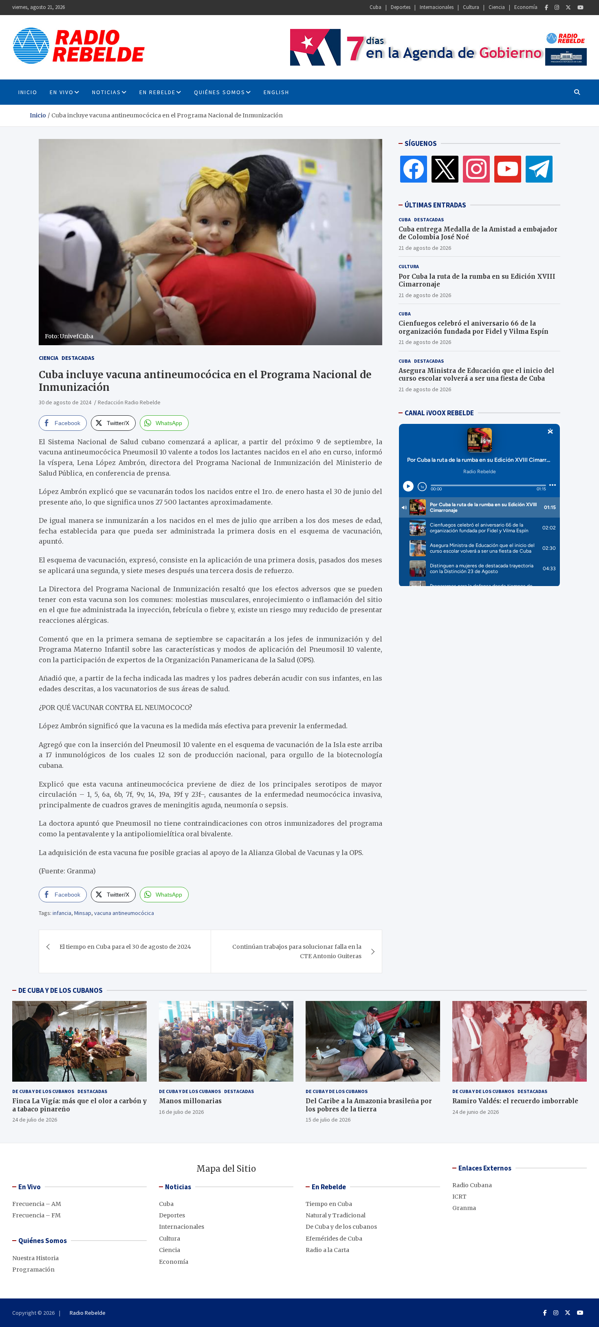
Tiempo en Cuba (329, 1204)
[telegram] (539, 168)
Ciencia (497, 7)
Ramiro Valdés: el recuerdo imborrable (515, 1101)
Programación (33, 1269)
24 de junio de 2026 (475, 1111)
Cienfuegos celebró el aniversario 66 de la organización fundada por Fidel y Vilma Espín (473, 327)
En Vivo (62, 92)
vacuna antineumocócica (124, 913)
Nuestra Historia (35, 1258)
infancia (62, 913)
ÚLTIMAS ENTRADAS (435, 205)
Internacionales (437, 7)
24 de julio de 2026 (34, 1119)
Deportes (400, 7)
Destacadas (78, 358)
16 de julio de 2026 (181, 1111)
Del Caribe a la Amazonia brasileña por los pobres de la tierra (369, 1105)
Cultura (471, 7)
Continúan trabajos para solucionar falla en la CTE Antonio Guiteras (296, 951)
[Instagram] (556, 7)
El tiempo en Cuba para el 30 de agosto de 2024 (125, 946)
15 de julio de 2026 (328, 1119)
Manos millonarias (190, 1101)
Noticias (106, 92)
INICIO (27, 92)
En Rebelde (157, 92)
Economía (525, 7)
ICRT (459, 1196)
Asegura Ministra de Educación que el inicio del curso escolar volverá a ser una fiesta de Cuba (476, 375)
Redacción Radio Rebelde (129, 402)
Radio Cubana (472, 1185)
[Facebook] (546, 7)
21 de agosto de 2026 (425, 247)
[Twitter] (568, 7)
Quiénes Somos (219, 92)
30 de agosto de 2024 (65, 402)
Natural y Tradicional (336, 1215)
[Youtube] (580, 7)
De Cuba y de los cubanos (43, 1091)
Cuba (375, 7)
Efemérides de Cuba (334, 1238)
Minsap (82, 913)
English (276, 92)
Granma (464, 1208)
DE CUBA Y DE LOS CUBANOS (60, 990)
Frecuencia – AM (36, 1204)
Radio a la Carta (327, 1250)
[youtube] (507, 168)
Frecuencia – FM (36, 1215)
